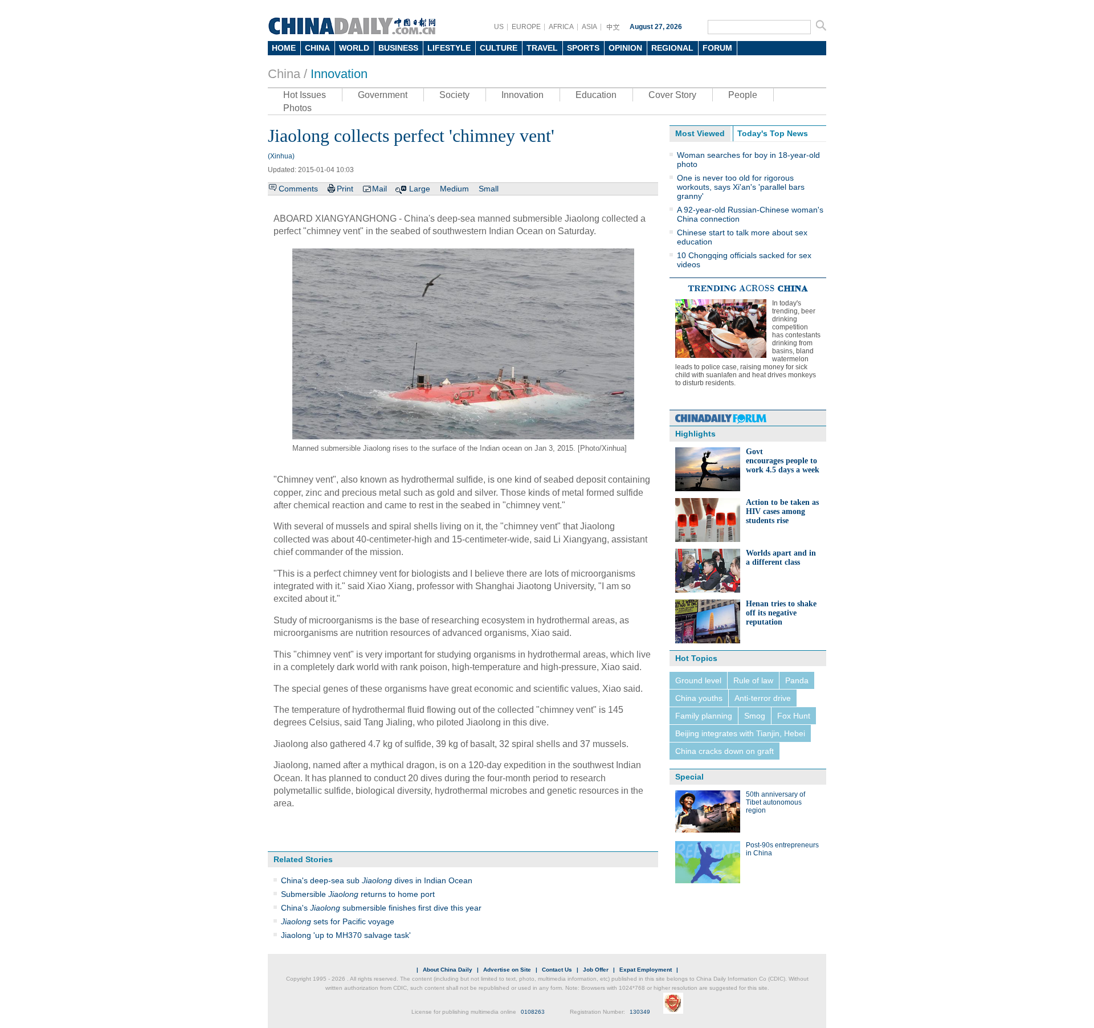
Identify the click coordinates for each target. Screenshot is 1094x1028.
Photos (297, 108)
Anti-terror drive (762, 698)
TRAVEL (542, 47)
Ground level (698, 680)
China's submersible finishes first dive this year (381, 907)
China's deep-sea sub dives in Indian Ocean (376, 880)
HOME (284, 47)
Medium (454, 188)
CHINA (317, 47)
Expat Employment (645, 969)
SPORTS (583, 47)
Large (419, 188)
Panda (797, 680)
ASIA (589, 27)
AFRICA (561, 27)
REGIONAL (672, 47)
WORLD (354, 47)
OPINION (625, 47)
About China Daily (447, 969)
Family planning (703, 715)
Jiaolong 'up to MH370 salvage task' (346, 935)
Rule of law (753, 680)
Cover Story (672, 95)
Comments (298, 188)
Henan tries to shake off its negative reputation (781, 612)
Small (489, 188)
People (742, 95)
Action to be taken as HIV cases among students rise (782, 511)
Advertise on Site (507, 969)
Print (345, 188)
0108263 (533, 1012)
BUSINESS (398, 47)
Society (454, 95)
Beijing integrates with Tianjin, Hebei (740, 733)
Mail (379, 188)
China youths (698, 698)
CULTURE (498, 47)
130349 (640, 1012)
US (499, 27)
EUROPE (526, 27)
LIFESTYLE (449, 47)
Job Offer (596, 969)
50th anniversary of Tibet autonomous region (775, 802)
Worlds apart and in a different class (781, 557)
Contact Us (557, 969)
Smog (754, 715)
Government (382, 95)
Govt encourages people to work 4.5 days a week (782, 460)
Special (689, 776)
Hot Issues (304, 95)
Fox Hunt (793, 715)
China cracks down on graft (724, 751)
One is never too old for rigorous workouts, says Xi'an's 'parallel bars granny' (741, 187)
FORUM (717, 47)
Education (596, 95)
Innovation (339, 74)
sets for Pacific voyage (337, 921)
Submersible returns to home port (358, 894)
